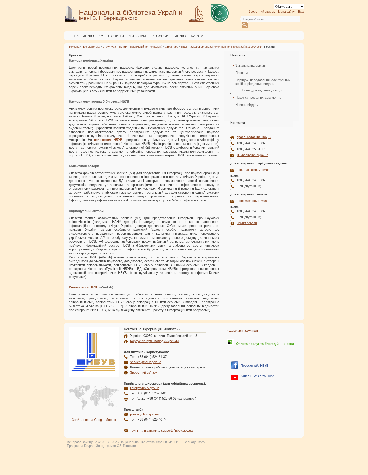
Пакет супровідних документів (258, 97)
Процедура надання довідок (261, 90)
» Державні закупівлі (242, 330)
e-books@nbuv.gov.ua (252, 201)
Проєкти (241, 73)
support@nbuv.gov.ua (177, 430)
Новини (116, 36)
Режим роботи (247, 223)
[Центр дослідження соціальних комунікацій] (234, 368)
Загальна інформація (251, 65)
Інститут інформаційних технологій (140, 46)
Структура (109, 46)
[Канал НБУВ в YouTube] (234, 379)
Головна (74, 46)
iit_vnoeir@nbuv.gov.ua (252, 155)
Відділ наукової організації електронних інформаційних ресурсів (221, 46)
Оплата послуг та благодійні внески (264, 344)
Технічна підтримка (144, 430)
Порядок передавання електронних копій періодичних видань (262, 82)
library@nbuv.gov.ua (144, 388)
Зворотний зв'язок (262, 11)
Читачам (137, 36)
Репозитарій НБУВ (83, 287)
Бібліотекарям (189, 36)
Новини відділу (246, 105)
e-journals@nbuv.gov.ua (253, 170)
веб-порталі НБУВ (108, 140)
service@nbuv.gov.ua (145, 362)
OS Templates (127, 446)
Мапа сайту (286, 11)
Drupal (88, 446)
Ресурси (160, 36)
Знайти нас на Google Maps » (94, 420)
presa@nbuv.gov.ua (144, 414)
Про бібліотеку (88, 36)
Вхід (301, 11)
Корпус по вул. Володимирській (154, 341)
